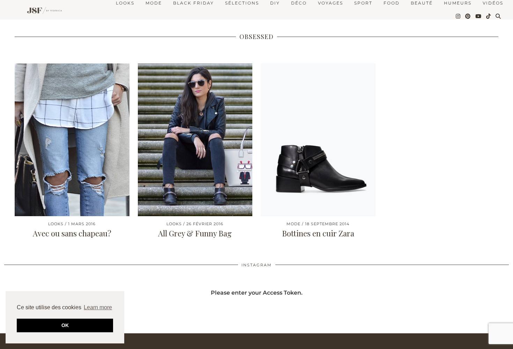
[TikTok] (488, 16)
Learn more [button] (98, 307)
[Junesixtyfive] (42, 11)
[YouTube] (478, 16)
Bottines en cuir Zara (318, 233)
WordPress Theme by (473, 341)
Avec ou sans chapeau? (72, 233)
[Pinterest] (468, 16)
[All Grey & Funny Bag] (195, 139)
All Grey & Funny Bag (195, 233)
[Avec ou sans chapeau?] (72, 139)
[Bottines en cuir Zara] (318, 139)
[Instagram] (458, 16)
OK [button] (65, 325)
